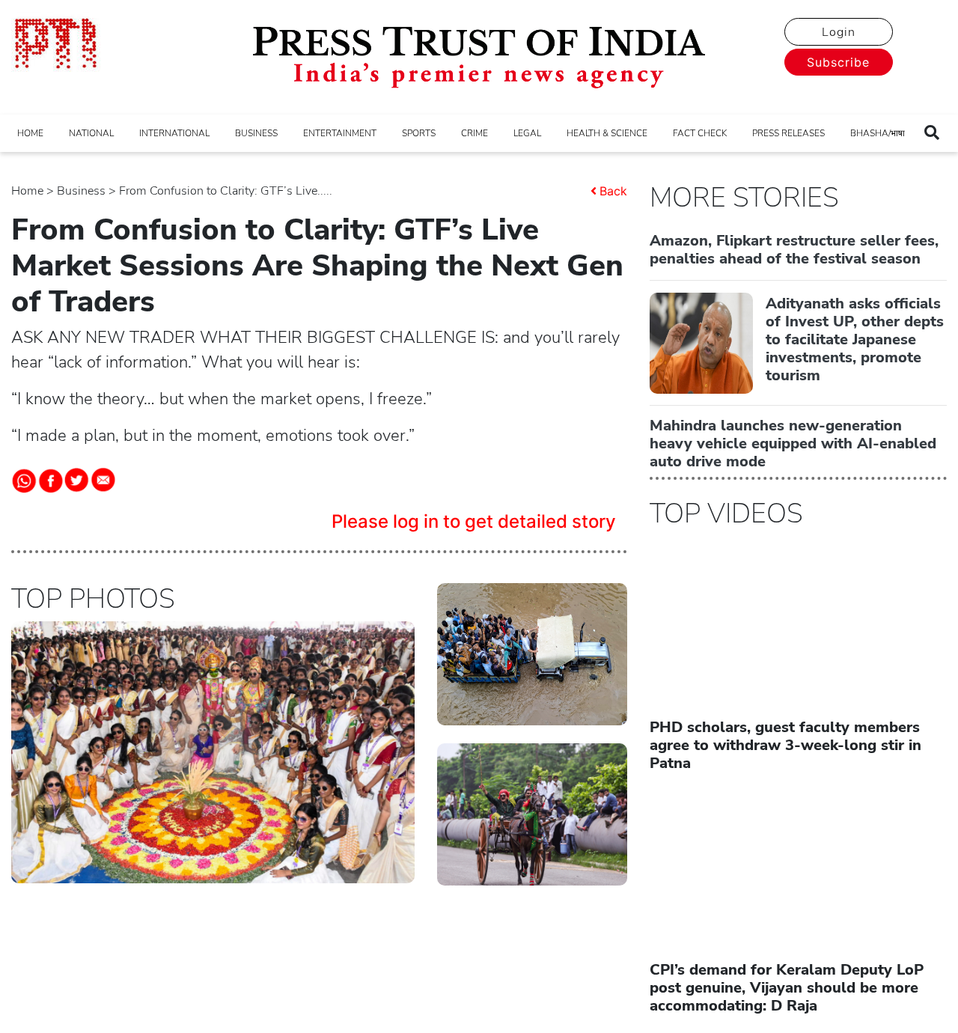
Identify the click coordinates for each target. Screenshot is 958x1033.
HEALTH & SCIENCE (607, 133)
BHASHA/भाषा (877, 133)
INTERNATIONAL (174, 133)
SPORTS (419, 133)
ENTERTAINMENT (339, 133)
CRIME (474, 133)
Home (27, 191)
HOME (30, 133)
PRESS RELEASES (788, 133)
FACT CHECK (700, 133)
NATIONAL (91, 133)
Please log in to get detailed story (474, 521)
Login (838, 32)
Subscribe (838, 62)
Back (613, 190)
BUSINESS (256, 133)
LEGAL (527, 133)
